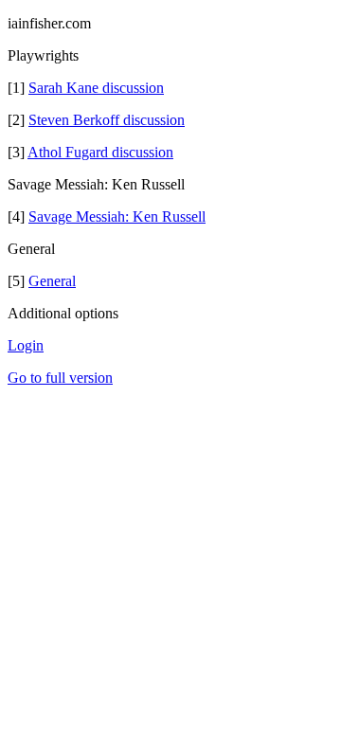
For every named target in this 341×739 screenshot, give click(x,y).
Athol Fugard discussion (100, 152)
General (52, 281)
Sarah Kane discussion (96, 88)
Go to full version (60, 378)
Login (26, 345)
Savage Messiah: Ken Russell (117, 216)
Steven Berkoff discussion (106, 120)
